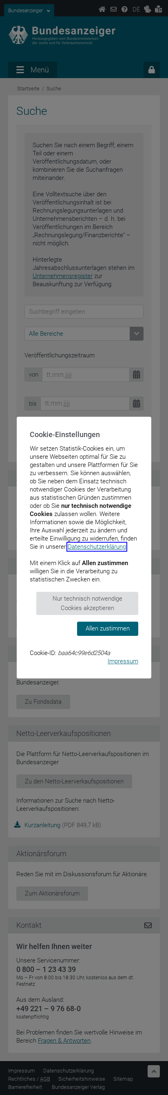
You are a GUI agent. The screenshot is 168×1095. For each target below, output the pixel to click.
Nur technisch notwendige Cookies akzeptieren (87, 603)
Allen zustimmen (108, 628)
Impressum (123, 661)
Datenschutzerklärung (97, 546)
